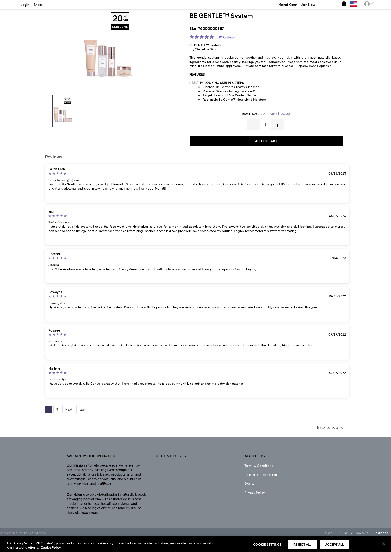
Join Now (308, 4)
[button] (344, 4)
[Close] (384, 544)
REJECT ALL (302, 544)
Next (68, 409)
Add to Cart (266, 141)
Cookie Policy (51, 547)
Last (82, 409)
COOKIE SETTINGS (267, 544)
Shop (344, 533)
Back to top (328, 427)
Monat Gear (287, 4)
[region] (195, 544)
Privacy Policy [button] (254, 492)
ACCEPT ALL (334, 544)
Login (25, 4)
